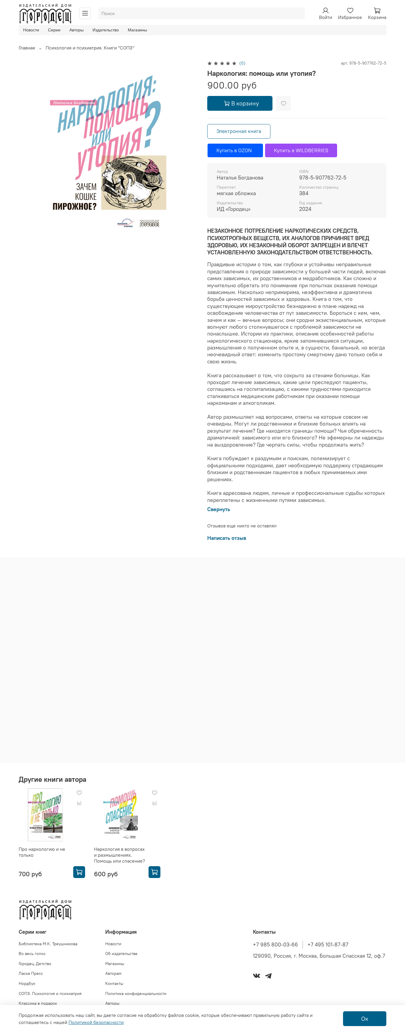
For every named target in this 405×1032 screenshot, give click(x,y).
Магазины (137, 30)
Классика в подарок (38, 1003)
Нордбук (27, 983)
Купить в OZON (235, 150)
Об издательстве (121, 953)
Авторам (113, 973)
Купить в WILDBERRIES (301, 150)
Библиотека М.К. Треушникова (48, 943)
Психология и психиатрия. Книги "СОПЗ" (90, 48)
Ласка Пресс (31, 973)
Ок (364, 1018)
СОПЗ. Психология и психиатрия (50, 993)
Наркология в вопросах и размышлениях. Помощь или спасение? (119, 855)
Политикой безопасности (96, 1022)
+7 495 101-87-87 (327, 944)
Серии (54, 30)
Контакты (114, 983)
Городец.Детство (35, 963)
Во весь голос (32, 953)
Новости (31, 30)
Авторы (76, 30)
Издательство (106, 30)
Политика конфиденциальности (135, 993)
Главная (27, 48)
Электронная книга (238, 131)
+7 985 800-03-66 (275, 944)
